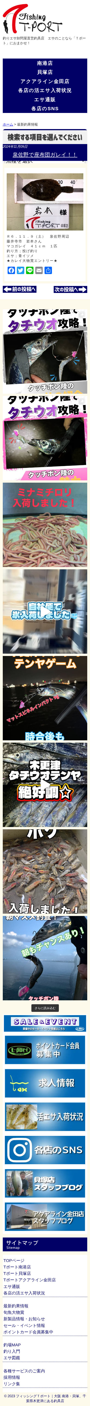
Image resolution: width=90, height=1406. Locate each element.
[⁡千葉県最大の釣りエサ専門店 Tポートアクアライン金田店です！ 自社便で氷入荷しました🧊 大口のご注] (45, 611)
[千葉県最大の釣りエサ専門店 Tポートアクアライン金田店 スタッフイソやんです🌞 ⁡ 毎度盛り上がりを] (45, 698)
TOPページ (13, 1260)
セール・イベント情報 (24, 1325)
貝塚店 (45, 72)
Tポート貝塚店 (17, 1273)
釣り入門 (11, 1351)
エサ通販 (45, 99)
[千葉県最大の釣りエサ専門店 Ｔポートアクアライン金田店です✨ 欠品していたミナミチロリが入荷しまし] (45, 525)
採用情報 (11, 1377)
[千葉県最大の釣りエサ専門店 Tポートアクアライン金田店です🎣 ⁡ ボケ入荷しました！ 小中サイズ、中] (45, 871)
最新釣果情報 (15, 1306)
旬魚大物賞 (13, 1312)
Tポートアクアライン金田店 (29, 1280)
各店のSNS (45, 108)
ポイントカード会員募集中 (28, 1332)
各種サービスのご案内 (24, 1371)
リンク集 (11, 1384)
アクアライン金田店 (45, 81)
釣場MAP (12, 1345)
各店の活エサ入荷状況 (45, 90)
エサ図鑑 (11, 1358)
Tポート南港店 (17, 1267)
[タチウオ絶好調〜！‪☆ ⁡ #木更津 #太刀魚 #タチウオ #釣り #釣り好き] (45, 785)
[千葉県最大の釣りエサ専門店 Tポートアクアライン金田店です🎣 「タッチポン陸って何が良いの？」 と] (45, 438)
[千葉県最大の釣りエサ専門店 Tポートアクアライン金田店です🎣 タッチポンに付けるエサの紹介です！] (45, 351)
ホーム (8, 124)
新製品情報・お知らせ (24, 1319)
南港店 (45, 63)
